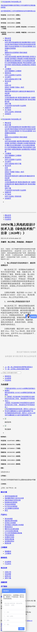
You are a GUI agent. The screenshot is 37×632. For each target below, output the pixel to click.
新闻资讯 (8, 217)
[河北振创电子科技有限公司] (18, 119)
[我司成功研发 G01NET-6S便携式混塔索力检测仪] (20, 390)
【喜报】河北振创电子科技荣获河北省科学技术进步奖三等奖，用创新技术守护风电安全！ (20, 405)
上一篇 (19, 367)
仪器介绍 (8, 170)
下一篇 (17, 369)
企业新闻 (8, 378)
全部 (6, 42)
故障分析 (8, 180)
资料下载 (8, 188)
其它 (6, 135)
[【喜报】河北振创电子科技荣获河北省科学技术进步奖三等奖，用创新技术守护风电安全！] (20, 401)
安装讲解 (8, 174)
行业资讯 (8, 219)
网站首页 (8, 38)
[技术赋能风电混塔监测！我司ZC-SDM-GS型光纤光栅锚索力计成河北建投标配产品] (20, 411)
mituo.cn (29, 620)
